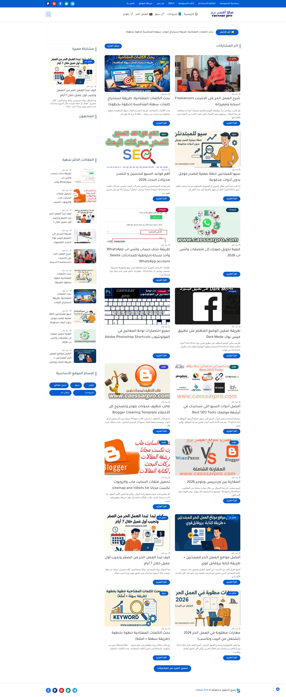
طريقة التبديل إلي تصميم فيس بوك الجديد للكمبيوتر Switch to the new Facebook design (61, 239)
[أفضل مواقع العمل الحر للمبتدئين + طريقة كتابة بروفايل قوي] (85, 356)
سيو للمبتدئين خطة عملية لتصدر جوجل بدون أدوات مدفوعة (209, 177)
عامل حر (65, 393)
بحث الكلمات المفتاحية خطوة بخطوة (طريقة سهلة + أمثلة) (141, 636)
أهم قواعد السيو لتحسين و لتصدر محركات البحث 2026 (143, 177)
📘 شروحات (174, 14)
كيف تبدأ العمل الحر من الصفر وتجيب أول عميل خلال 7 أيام (137, 561)
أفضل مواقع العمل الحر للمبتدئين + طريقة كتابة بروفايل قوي (211, 561)
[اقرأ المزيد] (231, 123)
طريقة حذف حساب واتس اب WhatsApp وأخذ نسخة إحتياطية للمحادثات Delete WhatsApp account (138, 256)
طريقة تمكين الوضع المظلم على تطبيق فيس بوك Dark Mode (209, 334)
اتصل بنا (131, 3)
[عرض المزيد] (113, 46)
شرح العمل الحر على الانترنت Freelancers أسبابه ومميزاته (207, 102)
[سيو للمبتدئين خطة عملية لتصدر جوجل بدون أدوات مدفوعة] (85, 316)
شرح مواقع (60, 385)
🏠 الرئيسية (191, 14)
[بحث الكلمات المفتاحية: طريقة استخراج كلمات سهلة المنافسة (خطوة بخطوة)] (85, 296)
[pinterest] (54, 3)
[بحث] (48, 14)
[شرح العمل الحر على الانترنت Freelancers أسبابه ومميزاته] (85, 256)
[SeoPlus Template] (238, 690)
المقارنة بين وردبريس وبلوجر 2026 (213, 482)
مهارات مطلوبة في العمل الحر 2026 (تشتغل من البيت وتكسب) (212, 636)
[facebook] (60, 3)
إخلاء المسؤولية (186, 3)
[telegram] (72, 3)
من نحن (160, 3)
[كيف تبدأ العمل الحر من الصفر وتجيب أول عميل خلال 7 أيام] (85, 216)
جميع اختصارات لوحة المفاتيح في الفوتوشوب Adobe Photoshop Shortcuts (137, 334)
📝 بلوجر (128, 14)
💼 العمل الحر (144, 14)
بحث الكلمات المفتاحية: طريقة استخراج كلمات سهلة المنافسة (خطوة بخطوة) (169, 32)
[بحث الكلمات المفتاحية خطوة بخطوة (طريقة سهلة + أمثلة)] (85, 276)
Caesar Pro (202, 690)
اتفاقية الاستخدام (206, 3)
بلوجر (91, 385)
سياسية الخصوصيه (229, 3)
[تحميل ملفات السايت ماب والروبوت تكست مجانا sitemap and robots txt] (85, 196)
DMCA (171, 3)
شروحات (89, 393)
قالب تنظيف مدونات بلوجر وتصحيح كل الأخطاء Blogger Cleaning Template (139, 410)
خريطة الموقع (145, 3)
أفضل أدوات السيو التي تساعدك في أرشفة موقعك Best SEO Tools (211, 410)
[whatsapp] (66, 3)
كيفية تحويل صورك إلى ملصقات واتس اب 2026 (210, 253)
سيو (77, 385)
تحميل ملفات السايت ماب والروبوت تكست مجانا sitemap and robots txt (141, 485)
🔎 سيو (160, 14)
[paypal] (48, 3)
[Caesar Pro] (222, 14)
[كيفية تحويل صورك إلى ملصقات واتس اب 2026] (85, 336)
